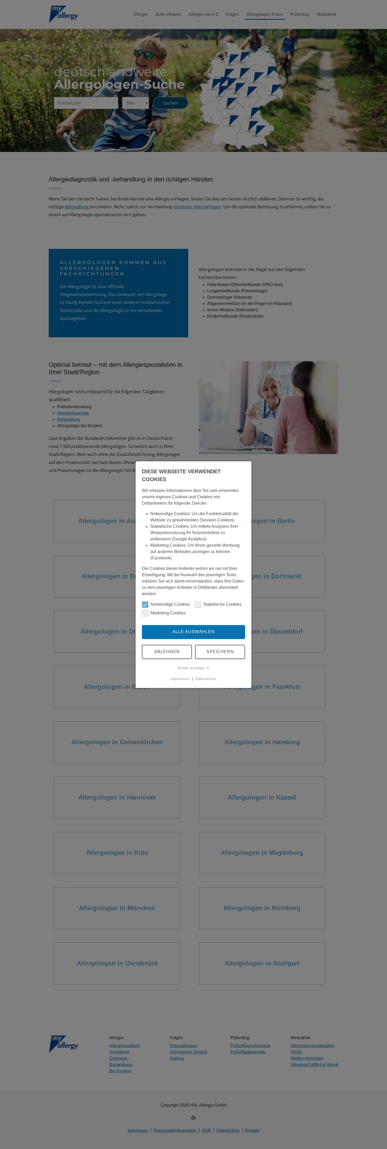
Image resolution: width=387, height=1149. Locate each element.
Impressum (180, 679)
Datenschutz (205, 679)
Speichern (220, 651)
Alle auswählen (193, 632)
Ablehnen (167, 651)
